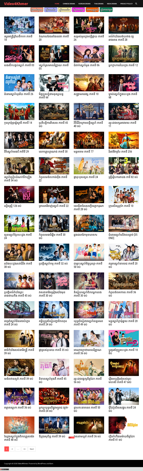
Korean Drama (84, 3)
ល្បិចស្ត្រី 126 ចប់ (12, 206)
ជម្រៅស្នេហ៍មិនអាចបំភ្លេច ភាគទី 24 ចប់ (17, 322)
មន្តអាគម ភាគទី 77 (84, 151)
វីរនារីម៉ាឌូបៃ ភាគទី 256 (120, 151)
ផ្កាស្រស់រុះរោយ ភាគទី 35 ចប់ (54, 350)
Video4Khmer (16, 3)
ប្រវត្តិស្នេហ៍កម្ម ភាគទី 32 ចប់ (53, 263)
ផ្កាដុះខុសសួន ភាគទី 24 (86, 177)
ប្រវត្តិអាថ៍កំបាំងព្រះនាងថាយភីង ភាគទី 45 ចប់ (18, 294)
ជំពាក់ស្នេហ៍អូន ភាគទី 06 (86, 65)
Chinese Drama (69, 3)
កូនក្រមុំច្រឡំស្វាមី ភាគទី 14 (18, 122)
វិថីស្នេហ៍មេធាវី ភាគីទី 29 (16, 151)
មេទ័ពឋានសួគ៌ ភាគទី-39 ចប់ (18, 378)
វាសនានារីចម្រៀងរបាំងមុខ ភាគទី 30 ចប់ (52, 294)
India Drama (112, 3)
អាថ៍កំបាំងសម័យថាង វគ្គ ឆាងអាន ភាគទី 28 (121, 38)
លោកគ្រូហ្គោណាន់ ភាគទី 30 (53, 151)
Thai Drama (98, 3)
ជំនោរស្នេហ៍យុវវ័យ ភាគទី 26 (18, 94)
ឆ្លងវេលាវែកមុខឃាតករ (85, 234)
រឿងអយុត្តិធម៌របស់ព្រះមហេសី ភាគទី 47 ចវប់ (120, 380)
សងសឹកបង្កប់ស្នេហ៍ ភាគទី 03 (19, 65)
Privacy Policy (126, 3)
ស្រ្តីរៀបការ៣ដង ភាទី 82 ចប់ (123, 177)
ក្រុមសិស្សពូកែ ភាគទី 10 (121, 206)
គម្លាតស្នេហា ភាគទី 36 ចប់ (17, 407)
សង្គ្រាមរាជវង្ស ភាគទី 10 (86, 94)
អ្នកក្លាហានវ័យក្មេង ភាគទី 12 (123, 65)
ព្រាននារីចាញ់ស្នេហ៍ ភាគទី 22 (54, 206)
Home (57, 3)
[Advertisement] (71, 454)
